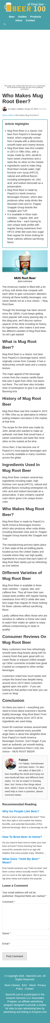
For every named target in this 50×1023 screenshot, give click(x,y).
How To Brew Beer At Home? (22, 836)
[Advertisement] (25, 56)
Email (6, 943)
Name (6, 933)
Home (4, 115)
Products (35, 16)
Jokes (18, 20)
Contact (30, 20)
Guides (22, 16)
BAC (24, 985)
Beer (12, 16)
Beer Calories (12, 985)
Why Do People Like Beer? (20, 811)
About (32, 985)
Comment (42, 109)
